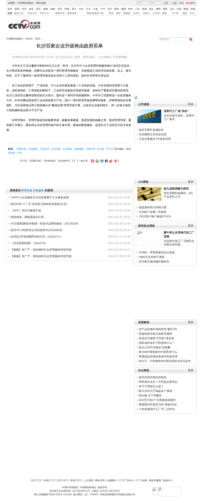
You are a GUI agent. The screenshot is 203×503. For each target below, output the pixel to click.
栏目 (192, 13)
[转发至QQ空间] (97, 160)
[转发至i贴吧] (106, 160)
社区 (151, 9)
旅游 (116, 9)
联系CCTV (49, 480)
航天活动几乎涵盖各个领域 (155, 390)
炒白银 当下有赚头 (150, 395)
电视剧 (126, 13)
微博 (158, 9)
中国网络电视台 (25, 3)
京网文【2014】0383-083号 (106, 491)
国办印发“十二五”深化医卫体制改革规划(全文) (39, 204)
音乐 (59, 9)
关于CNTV (62, 480)
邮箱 (186, 9)
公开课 (156, 13)
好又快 (100, 149)
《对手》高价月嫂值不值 (26, 210)
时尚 (130, 9)
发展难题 (79, 149)
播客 (164, 13)
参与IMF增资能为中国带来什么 (158, 351)
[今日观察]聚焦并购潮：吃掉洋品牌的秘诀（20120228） (45, 223)
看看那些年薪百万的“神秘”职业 (158, 404)
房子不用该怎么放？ (151, 386)
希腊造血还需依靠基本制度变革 (158, 356)
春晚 (45, 9)
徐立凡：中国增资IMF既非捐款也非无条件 (165, 361)
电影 (118, 13)
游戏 (193, 9)
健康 (123, 9)
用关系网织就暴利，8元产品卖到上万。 (178, 194)
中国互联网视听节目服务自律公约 (117, 494)
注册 (174, 3)
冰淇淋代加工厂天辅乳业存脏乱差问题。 (179, 242)
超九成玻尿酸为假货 (176, 188)
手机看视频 (120, 57)
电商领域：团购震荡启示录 (27, 217)
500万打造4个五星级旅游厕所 (157, 400)
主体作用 (90, 149)
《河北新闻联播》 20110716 (28, 243)
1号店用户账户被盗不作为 (155, 216)
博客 (165, 9)
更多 (190, 104)
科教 (67, 9)
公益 (95, 9)
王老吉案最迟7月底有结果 (155, 138)
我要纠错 (35, 160)
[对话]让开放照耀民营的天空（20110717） (37, 236)
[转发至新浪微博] (110, 160)
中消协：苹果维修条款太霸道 (157, 252)
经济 (24, 9)
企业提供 (67, 149)
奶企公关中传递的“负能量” (155, 347)
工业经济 (44, 149)
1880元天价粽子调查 (152, 257)
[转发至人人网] (101, 160)
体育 (31, 9)
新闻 (17, 9)
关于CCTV (36, 480)
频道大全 (19, 13)
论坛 (172, 9)
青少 (74, 9)
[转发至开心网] (92, 160)
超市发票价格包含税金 (153, 377)
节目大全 (44, 13)
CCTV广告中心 (126, 480)
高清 (111, 13)
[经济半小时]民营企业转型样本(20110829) (36, 230)
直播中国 (60, 13)
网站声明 (100, 480)
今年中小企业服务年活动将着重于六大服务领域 (40, 197)
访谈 (179, 9)
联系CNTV (76, 480)
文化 (81, 9)
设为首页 (190, 3)
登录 (166, 3)
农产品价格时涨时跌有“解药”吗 (158, 329)
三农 (137, 9)
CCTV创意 (141, 480)
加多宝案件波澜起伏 (151, 129)
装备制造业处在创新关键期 (155, 333)
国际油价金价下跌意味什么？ (157, 342)
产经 (102, 9)
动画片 (146, 13)
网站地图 (41, 3)
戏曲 (52, 9)
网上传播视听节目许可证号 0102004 (53, 494)
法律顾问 (111, 480)
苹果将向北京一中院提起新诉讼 (158, 381)
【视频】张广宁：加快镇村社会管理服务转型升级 (41, 249)
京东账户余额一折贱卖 (153, 211)
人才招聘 (88, 480)
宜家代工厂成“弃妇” (176, 111)
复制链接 (50, 160)
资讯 (37, 38)
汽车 (109, 9)
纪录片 (136, 13)
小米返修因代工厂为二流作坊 (157, 409)
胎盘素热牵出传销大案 (153, 207)
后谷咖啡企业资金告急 (153, 134)
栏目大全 (32, 13)
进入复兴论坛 (64, 57)
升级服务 (33, 149)
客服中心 (167, 480)
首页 (10, 9)
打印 (23, 160)
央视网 (11, 3)
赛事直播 (72, 13)
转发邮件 (64, 160)
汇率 (19, 153)
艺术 (88, 9)
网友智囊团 (155, 480)
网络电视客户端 (95, 13)
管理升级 (21, 149)
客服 (181, 3)
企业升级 (56, 149)
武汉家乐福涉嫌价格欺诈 (154, 261)
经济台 (29, 38)
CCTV (175, 13)
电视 (10, 13)
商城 (144, 9)
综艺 (38, 9)
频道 (185, 13)
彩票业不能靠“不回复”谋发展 (156, 338)
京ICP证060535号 (81, 491)
